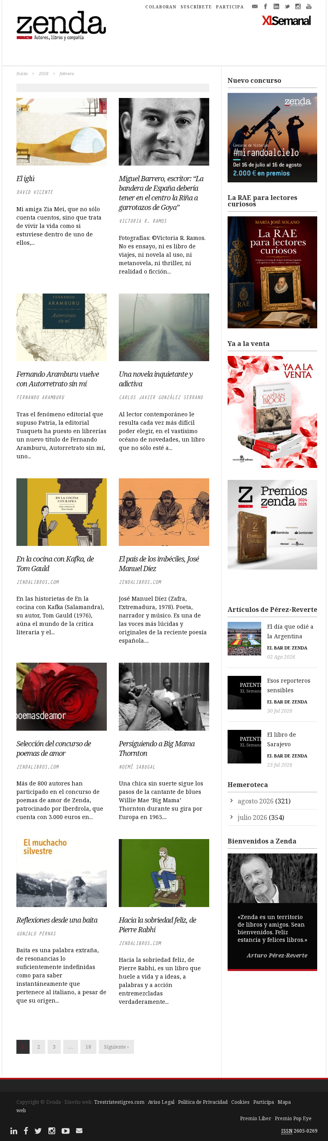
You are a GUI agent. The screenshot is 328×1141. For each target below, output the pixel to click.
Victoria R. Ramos (142, 221)
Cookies (240, 1102)
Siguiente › (116, 1046)
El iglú (25, 178)
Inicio (22, 73)
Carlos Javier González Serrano (161, 397)
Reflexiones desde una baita (56, 920)
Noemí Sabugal (137, 766)
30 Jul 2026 (279, 710)
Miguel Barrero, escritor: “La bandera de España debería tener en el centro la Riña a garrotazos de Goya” (161, 193)
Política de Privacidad (203, 1102)
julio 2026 (252, 817)
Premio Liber (255, 1118)
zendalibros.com (37, 582)
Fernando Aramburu (40, 397)
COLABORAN (160, 7)
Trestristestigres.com (119, 1102)
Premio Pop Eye (293, 1118)
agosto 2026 (256, 801)
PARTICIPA (230, 7)
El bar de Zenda (287, 648)
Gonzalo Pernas (36, 933)
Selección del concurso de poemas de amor (53, 748)
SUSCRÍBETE (196, 7)
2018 (43, 73)
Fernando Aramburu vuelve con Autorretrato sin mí (57, 378)
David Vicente (34, 192)
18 (88, 1046)
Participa (263, 1102)
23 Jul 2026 (279, 764)
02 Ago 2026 (281, 656)
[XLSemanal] (287, 20)
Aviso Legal (161, 1102)
